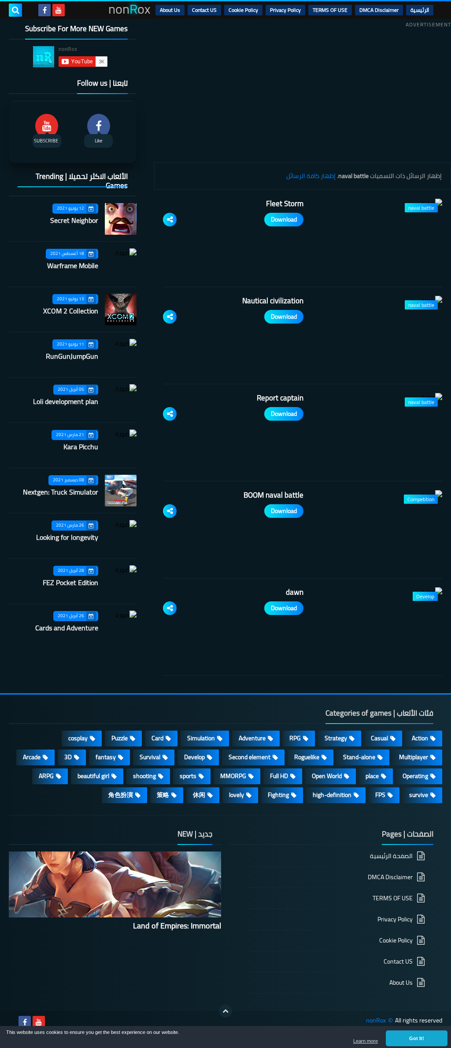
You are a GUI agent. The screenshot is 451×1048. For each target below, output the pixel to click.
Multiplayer (413, 757)
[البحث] (15, 10)
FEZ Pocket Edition (70, 582)
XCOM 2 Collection (70, 310)
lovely (236, 795)
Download (284, 219)
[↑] (225, 1011)
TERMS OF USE (330, 10)
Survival (150, 757)
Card (157, 738)
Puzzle (119, 738)
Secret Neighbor (74, 220)
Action (420, 738)
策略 (163, 795)
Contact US (204, 10)
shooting (144, 776)
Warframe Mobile (72, 265)
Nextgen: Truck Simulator (60, 492)
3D (68, 757)
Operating (415, 776)
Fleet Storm (284, 203)
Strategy (336, 738)
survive (418, 795)
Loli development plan (65, 401)
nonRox (376, 1020)
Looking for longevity (67, 537)
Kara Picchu (80, 446)
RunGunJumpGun (72, 356)
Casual (379, 738)
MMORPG (233, 776)
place (372, 776)
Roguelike (306, 757)
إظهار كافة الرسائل (311, 176)
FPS (380, 795)
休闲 (199, 795)
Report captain (280, 398)
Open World (327, 776)
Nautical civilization (272, 301)
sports (188, 776)
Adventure (252, 738)
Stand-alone (359, 757)
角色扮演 (120, 795)
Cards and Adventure (66, 627)
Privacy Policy (285, 10)
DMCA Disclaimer (379, 10)
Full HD (279, 776)
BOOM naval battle (273, 495)
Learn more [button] (365, 1041)
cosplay (78, 738)
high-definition (332, 795)
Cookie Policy (243, 10)
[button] (416, 1038)
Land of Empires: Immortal (177, 925)
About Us (170, 10)
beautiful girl (93, 776)
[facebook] (44, 10)
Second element (249, 757)
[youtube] (58, 10)
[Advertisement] (302, 91)
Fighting (278, 795)
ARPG (46, 776)
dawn (294, 592)
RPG (295, 738)
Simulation (201, 738)
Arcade (32, 757)
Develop (194, 757)
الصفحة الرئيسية (391, 857)
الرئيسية (419, 10)
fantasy (106, 757)
